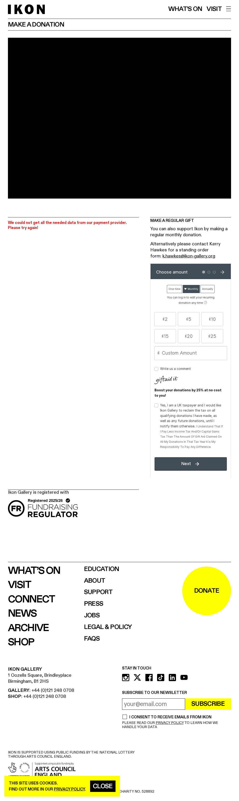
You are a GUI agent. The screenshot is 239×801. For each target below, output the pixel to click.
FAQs (92, 639)
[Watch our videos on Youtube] (184, 677)
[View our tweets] (137, 677)
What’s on (185, 9)
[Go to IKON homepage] (26, 9)
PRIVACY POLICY (170, 723)
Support (98, 592)
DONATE (206, 591)
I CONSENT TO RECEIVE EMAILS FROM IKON (170, 717)
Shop (21, 642)
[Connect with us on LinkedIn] (172, 677)
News (22, 613)
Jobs (92, 615)
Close (103, 786)
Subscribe (208, 704)
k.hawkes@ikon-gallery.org (188, 256)
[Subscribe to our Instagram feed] (125, 677)
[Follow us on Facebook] (149, 677)
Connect (31, 599)
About (94, 581)
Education (101, 569)
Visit (214, 9)
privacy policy (69, 789)
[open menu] (228, 9)
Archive (28, 628)
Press (93, 604)
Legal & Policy (108, 627)
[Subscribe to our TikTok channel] (160, 677)
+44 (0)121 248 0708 (53, 690)
